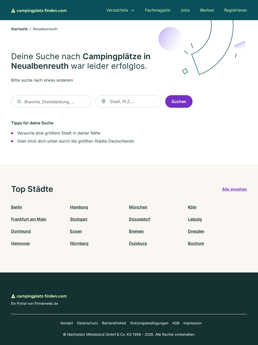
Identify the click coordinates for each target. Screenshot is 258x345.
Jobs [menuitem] (185, 10)
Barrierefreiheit (114, 323)
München (138, 207)
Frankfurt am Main (28, 219)
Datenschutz (87, 323)
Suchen (179, 101)
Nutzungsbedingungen (149, 323)
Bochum (196, 243)
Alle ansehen (234, 189)
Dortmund (21, 231)
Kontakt (66, 323)
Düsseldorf (139, 219)
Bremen (136, 231)
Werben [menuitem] (207, 10)
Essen (76, 231)
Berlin (16, 207)
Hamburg (79, 207)
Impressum (192, 323)
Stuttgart (78, 219)
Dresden (196, 231)
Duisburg (138, 243)
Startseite (19, 29)
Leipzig (195, 219)
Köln (192, 207)
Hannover (20, 243)
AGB (175, 323)
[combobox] (128, 101)
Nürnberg (79, 243)
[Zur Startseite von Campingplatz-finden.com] (39, 10)
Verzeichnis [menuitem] (117, 10)
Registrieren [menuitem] (235, 10)
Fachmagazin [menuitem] (157, 10)
